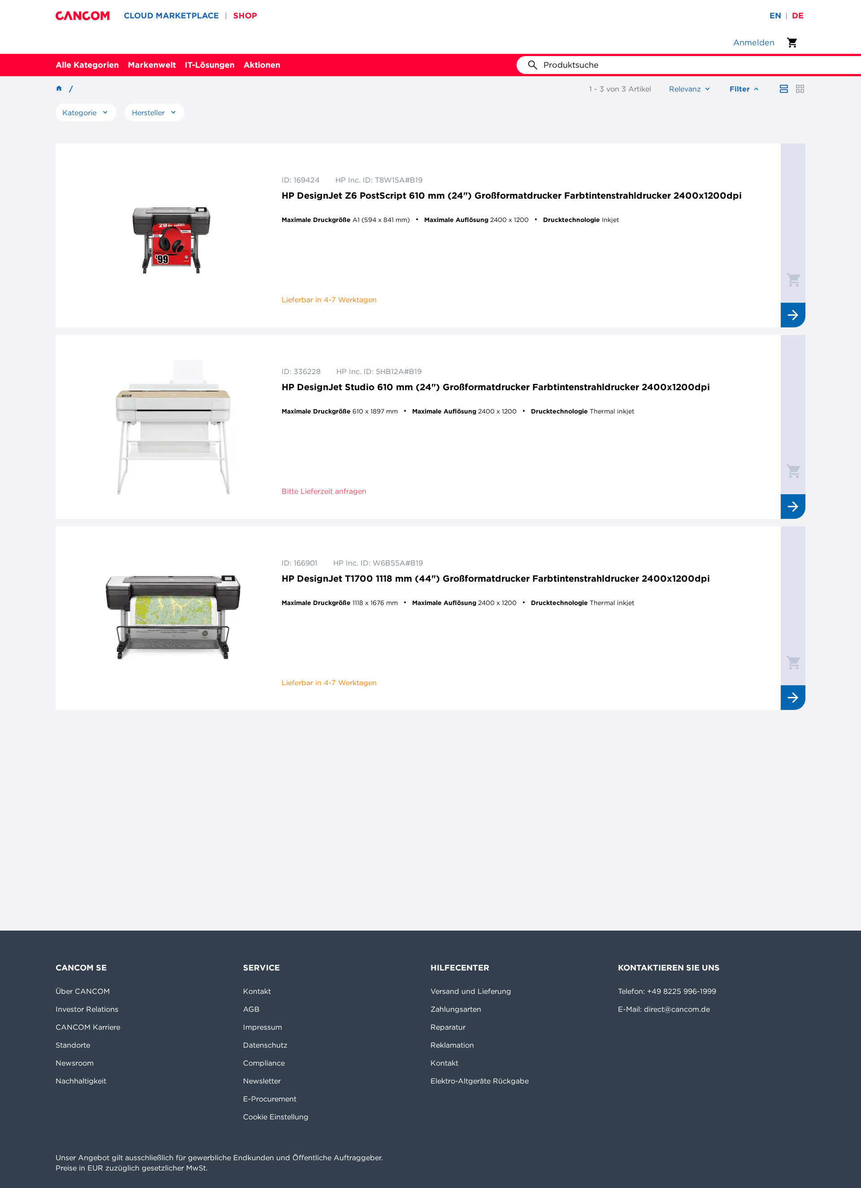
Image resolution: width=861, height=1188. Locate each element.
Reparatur (447, 1027)
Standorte (73, 1044)
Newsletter (262, 1080)
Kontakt (257, 991)
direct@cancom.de (677, 1009)
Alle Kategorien (87, 65)
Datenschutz (265, 1044)
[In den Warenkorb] (793, 279)
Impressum (262, 1027)
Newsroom (75, 1062)
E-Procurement (269, 1098)
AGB (251, 1009)
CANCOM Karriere (88, 1027)
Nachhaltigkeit (81, 1080)
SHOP (245, 15)
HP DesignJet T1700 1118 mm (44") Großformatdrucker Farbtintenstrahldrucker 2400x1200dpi (496, 578)
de (798, 15)
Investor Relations (87, 1009)
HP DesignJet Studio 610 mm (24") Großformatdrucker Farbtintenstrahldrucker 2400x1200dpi (496, 386)
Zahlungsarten (455, 1009)
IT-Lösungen (210, 65)
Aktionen (262, 65)
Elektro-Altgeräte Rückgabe (479, 1080)
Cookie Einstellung (276, 1116)
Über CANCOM (83, 991)
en (775, 15)
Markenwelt (152, 65)
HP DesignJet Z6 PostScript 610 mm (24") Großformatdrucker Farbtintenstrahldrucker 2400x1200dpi (512, 195)
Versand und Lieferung (470, 991)
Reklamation (452, 1044)
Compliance (264, 1062)
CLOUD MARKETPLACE (171, 15)
